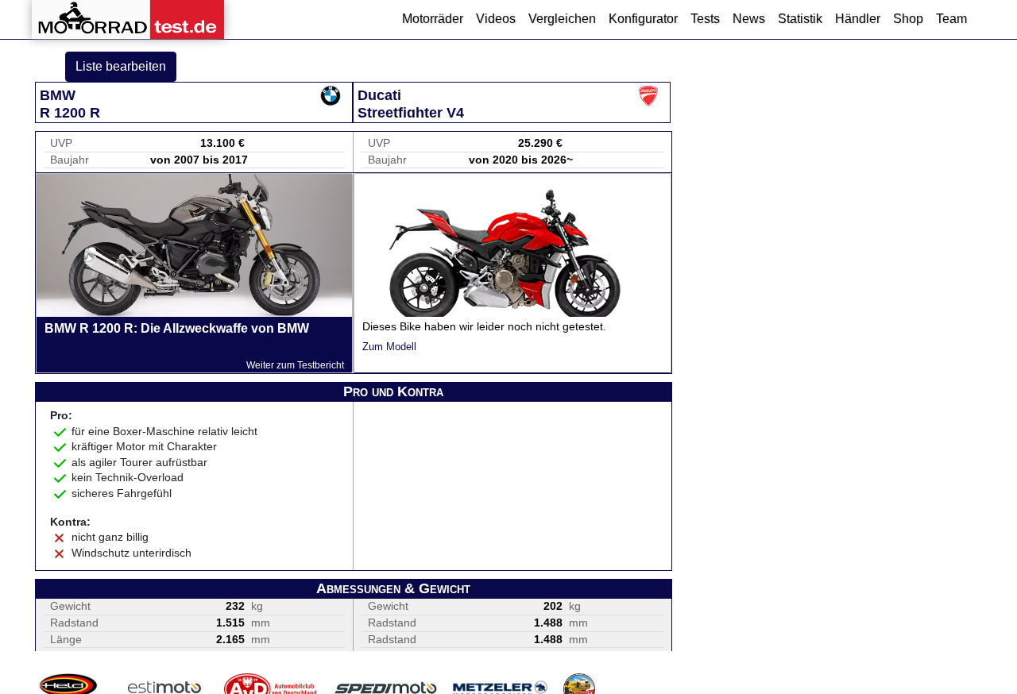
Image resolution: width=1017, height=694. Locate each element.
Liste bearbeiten (120, 66)
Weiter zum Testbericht (295, 365)
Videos (496, 18)
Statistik (800, 18)
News (749, 18)
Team (951, 18)
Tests (705, 18)
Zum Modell (389, 347)
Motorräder (432, 18)
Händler (857, 18)
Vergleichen (562, 18)
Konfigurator (643, 18)
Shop (908, 18)
